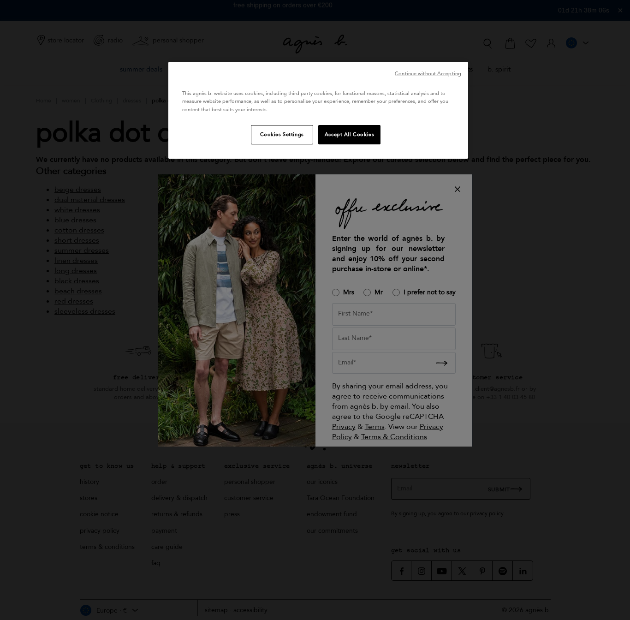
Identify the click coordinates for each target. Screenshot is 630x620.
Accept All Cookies (349, 134)
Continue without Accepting (428, 73)
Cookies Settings (282, 134)
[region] (318, 110)
